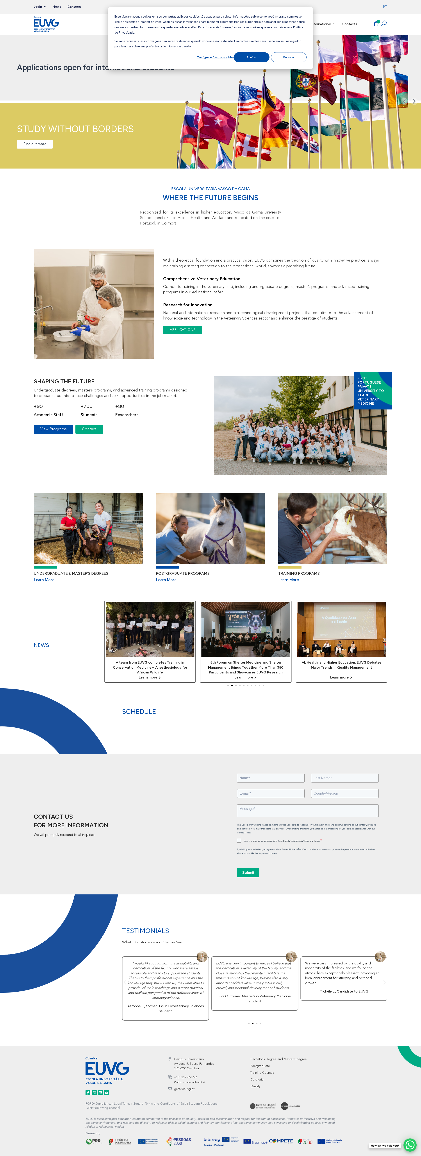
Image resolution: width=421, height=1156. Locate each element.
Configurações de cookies (215, 57)
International (320, 24)
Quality (255, 1086)
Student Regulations (203, 1103)
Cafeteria (257, 1079)
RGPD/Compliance (99, 1103)
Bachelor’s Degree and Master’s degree (278, 1059)
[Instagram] (94, 1092)
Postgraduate (260, 1066)
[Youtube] (106, 1092)
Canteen (74, 7)
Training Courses (262, 1072)
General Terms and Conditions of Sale (159, 1103)
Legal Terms (122, 1103)
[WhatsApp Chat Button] (410, 1145)
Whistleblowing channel (103, 1107)
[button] (404, 101)
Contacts (349, 24)
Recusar (288, 57)
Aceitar (251, 57)
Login (38, 7)
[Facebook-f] (88, 1092)
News (57, 7)
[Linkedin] (100, 1092)
